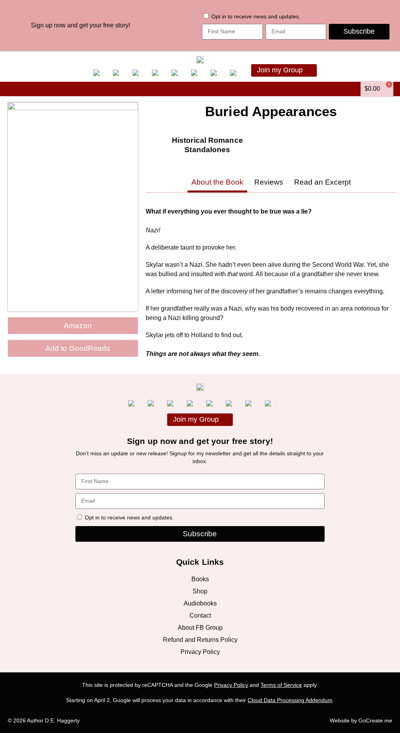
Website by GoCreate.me (361, 721)
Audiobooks (200, 603)
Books (200, 579)
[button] (11, 89)
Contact (200, 615)
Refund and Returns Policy (200, 639)
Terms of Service (281, 685)
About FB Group (200, 627)
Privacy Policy (200, 652)
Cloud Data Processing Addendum (290, 700)
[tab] (217, 183)
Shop (200, 591)
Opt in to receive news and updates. (255, 17)
